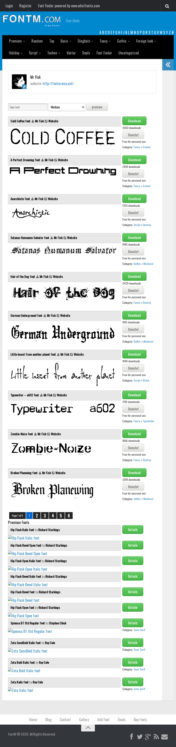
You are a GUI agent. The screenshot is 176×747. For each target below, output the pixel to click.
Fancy (103, 41)
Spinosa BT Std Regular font (28, 623)
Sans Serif (139, 630)
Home (33, 719)
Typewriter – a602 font (25, 394)
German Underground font (27, 315)
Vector (71, 53)
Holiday (14, 53)
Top (51, 41)
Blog (48, 719)
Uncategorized (128, 53)
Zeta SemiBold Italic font (26, 642)
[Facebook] (131, 737)
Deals (86, 53)
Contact (65, 719)
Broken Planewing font (24, 472)
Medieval (148, 264)
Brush (146, 380)
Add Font (103, 719)
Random (37, 41)
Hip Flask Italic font (23, 529)
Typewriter (148, 421)
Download (134, 120)
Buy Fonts (140, 719)
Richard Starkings (49, 529)
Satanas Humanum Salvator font (30, 237)
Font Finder (104, 53)
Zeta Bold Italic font (23, 662)
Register (25, 5)
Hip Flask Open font (23, 607)
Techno (52, 53)
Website (53, 120)
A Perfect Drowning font (26, 159)
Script (33, 53)
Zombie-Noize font (22, 433)
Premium (15, 41)
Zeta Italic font (20, 682)
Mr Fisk (39, 120)
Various (147, 225)
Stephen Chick (57, 623)
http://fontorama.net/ (58, 83)
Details (133, 529)
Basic (64, 41)
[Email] (164, 737)
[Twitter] (140, 737)
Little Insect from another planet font (34, 354)
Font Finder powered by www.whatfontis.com (69, 5)
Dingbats (84, 41)
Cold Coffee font (21, 120)
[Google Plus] (148, 737)
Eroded (146, 147)
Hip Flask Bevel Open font (26, 545)
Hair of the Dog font (23, 276)
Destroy (147, 302)
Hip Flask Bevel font (23, 591)
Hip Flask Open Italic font (26, 560)
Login (9, 5)
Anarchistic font (21, 198)
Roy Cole (50, 642)
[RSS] (156, 737)
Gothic (121, 41)
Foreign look (144, 41)
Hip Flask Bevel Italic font (26, 576)
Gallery (84, 719)
